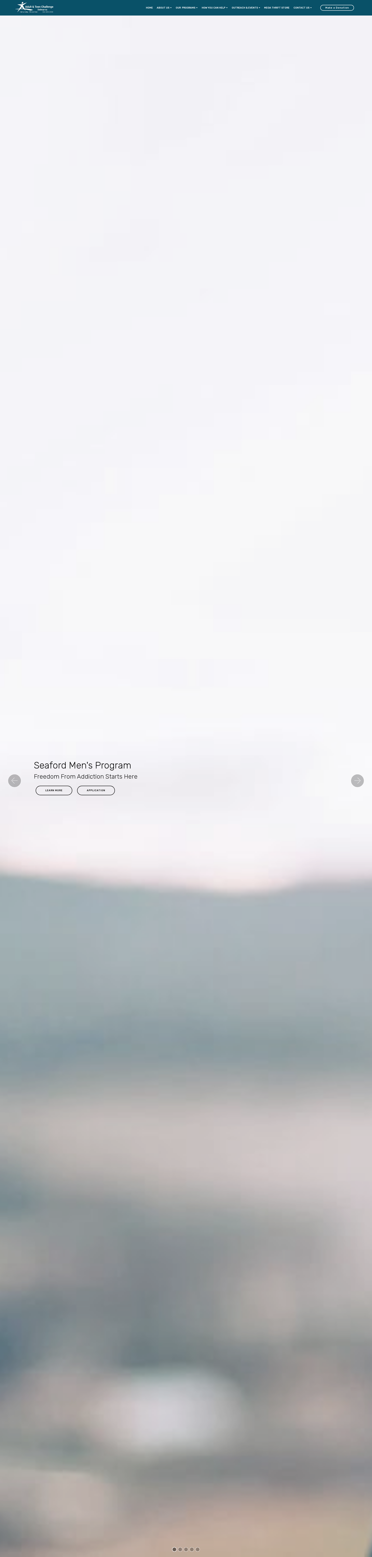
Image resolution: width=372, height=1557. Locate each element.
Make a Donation (337, 7)
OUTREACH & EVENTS (245, 7)
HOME (149, 7)
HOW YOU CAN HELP (213, 7)
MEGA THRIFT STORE (276, 7)
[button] (14, 781)
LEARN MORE (54, 790)
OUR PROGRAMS (185, 7)
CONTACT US (301, 7)
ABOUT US (163, 7)
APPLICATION (96, 790)
